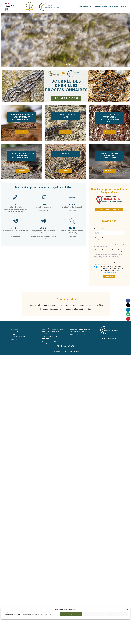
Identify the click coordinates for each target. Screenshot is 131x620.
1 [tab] (64, 64)
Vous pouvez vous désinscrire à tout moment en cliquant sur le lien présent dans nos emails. (109, 245)
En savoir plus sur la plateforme (109, 209)
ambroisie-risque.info (79, 332)
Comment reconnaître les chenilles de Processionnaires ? (22, 117)
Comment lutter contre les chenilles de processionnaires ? (21, 156)
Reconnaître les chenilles (52, 329)
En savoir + (22, 132)
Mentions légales (74, 351)
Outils (123, 7)
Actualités (15, 332)
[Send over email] (128, 314)
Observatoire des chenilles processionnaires (109, 156)
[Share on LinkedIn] (128, 310)
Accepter (71, 614)
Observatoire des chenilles (106, 7)
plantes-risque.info (78, 334)
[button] (127, 609)
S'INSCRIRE (109, 276)
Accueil (14, 329)
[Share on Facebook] (128, 301)
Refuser (94, 614)
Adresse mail (98, 229)
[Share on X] (128, 305)
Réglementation (85, 7)
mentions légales (108, 242)
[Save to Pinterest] (128, 319)
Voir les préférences (117, 614)
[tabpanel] (65, 40)
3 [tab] (69, 64)
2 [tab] (67, 64)
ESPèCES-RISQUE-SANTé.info (81, 329)
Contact (14, 334)
